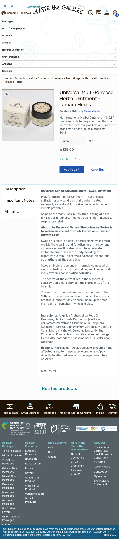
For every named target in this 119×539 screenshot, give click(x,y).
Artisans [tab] (7, 64)
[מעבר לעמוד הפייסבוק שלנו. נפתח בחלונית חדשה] (13, 6)
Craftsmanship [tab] (11, 56)
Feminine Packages (8, 486)
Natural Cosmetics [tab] (13, 49)
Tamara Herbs (92, 111)
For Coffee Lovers (8, 510)
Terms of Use (102, 467)
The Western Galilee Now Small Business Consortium (103, 452)
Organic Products (30, 500)
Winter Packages (12, 455)
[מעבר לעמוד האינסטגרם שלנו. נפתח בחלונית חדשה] (6, 6)
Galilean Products (31, 444)
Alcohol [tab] (6, 42)
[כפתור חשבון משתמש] (106, 12)
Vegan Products (34, 493)
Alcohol (52, 456)
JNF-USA (99, 462)
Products (20, 78)
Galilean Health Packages (11, 470)
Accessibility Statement (101, 482)
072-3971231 (64, 535)
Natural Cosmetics (39, 78)
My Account (101, 476)
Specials (7, 71)
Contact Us (101, 471)
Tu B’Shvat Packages (8, 462)
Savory (29, 473)
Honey (29, 468)
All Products (33, 7)
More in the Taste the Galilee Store (79, 446)
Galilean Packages (8, 444)
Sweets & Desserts (30, 452)
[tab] (19, 190)
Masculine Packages (8, 494)
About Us (100, 442)
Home (8, 78)
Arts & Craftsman (77, 464)
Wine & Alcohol (57, 442)
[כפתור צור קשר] (98, 12)
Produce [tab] (7, 35)
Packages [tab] (7, 21)
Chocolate (31, 459)
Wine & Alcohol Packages (11, 478)
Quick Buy (97, 169)
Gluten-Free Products (32, 487)
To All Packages (11, 450)
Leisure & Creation (76, 472)
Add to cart (71, 169)
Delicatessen (33, 463)
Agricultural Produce (32, 479)
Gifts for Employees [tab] (13, 28)
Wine (51, 447)
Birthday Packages (8, 502)
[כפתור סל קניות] (115, 12)
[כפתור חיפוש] (90, 12)
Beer (51, 452)
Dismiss (111, 535)
